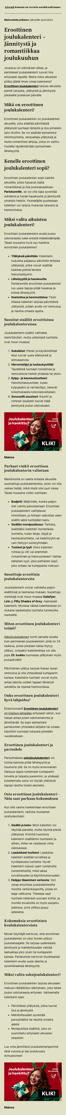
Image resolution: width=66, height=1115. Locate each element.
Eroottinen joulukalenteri (21, 86)
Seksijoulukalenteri (16, 637)
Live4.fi (9, 7)
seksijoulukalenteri (37, 758)
